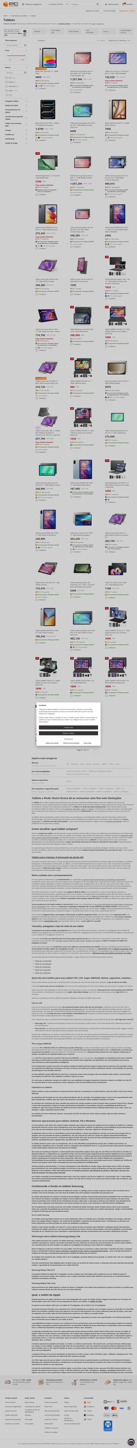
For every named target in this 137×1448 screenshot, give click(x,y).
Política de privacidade (71, 743)
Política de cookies (52, 743)
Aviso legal (87, 743)
